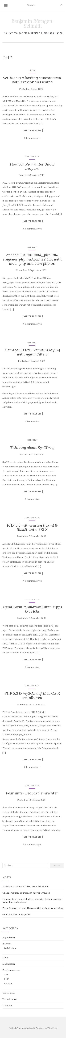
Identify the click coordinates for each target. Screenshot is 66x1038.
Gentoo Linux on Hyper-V (16, 914)
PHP (6, 979)
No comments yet (32, 228)
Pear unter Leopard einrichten (32, 793)
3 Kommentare (32, 767)
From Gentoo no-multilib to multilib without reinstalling (32, 908)
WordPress (52, 1028)
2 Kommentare (32, 138)
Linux (32, 70)
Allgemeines (8, 937)
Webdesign (32, 599)
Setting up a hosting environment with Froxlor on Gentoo (32, 79)
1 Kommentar (32, 421)
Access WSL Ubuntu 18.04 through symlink (25, 886)
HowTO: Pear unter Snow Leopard (32, 166)
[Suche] (61, 5)
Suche (57, 865)
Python (8, 983)
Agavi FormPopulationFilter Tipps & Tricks (32, 609)
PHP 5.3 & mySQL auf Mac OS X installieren (32, 695)
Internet (32, 247)
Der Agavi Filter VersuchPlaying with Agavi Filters (32, 352)
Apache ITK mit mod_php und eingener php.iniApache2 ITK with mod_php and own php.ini (32, 259)
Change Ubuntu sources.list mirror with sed (26, 892)
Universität (8, 992)
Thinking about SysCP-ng (32, 447)
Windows (7, 1005)
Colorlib (31, 1028)
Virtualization (9, 999)
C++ (6, 974)
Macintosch (32, 156)
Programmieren (11, 970)
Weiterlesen (32, 130)
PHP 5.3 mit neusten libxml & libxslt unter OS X (32, 527)
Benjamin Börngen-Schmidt (33, 23)
